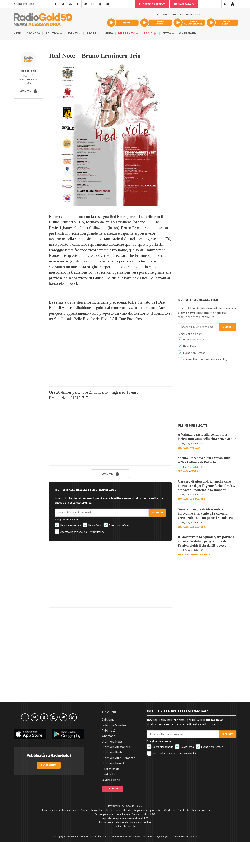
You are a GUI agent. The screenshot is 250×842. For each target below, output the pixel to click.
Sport (92, 33)
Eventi (73, 33)
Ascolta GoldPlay (153, 4)
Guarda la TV (186, 4)
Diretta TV (126, 33)
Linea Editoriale (123, 810)
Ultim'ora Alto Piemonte (118, 758)
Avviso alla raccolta (125, 827)
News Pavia (95, 525)
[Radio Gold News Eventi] (222, 22)
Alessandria (198, 499)
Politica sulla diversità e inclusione (59, 810)
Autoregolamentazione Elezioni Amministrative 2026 (125, 814)
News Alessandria (70, 525)
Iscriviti (157, 513)
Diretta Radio (111, 769)
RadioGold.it (79, 836)
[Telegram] (85, 4)
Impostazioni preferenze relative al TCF (125, 818)
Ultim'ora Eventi (113, 763)
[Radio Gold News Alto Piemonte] (189, 22)
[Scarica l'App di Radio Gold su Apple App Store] (30, 734)
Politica (53, 33)
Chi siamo (108, 719)
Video (109, 33)
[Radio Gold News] (123, 22)
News (18, 33)
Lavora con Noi (111, 780)
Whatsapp (108, 736)
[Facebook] (55, 4)
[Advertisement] (110, 356)
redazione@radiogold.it (159, 836)
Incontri (192, 554)
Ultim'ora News (112, 741)
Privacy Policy (96, 532)
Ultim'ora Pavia (112, 752)
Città (167, 33)
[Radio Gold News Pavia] (156, 22)
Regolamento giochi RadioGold (152, 810)
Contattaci (112, 788)
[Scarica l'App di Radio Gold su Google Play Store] (68, 734)
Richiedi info (49, 765)
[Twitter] (63, 4)
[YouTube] (70, 4)
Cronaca (33, 33)
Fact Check (178, 810)
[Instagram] (77, 4)
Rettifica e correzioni (199, 810)
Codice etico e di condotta (96, 810)
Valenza (195, 448)
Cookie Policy (134, 806)
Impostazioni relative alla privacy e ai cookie (125, 822)
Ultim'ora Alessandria (116, 747)
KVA (195, 836)
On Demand (187, 33)
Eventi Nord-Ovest (119, 525)
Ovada (194, 471)
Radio (148, 33)
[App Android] (100, 4)
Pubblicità (108, 730)
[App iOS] (107, 4)
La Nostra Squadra (114, 725)
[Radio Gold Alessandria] (43, 19)
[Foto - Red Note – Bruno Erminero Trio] (110, 134)
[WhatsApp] (92, 4)
